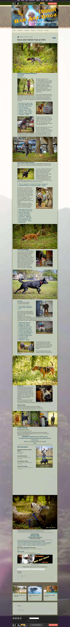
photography (30, 574)
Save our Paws (40, 30)
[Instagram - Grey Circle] (16, 624)
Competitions (27, 30)
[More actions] (52, 37)
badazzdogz (19, 574)
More (51, 30)
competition (39, 574)
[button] (56, 30)
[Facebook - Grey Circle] (14, 624)
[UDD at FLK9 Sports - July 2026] (35, 595)
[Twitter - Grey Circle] (18, 624)
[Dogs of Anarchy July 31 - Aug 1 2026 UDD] (19, 595)
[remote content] (35, 488)
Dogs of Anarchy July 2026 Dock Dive (50, 601)
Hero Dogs (46, 30)
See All (56, 589)
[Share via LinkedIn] (22, 581)
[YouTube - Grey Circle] (21, 624)
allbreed (35, 574)
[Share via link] (24, 581)
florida (24, 574)
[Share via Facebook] (17, 581)
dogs (26, 574)
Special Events (20, 30)
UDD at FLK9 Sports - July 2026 (34, 601)
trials (43, 574)
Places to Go (33, 30)
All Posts (14, 30)
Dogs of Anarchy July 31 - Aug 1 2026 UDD (19, 601)
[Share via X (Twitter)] (20, 581)
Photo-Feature (19, 578)
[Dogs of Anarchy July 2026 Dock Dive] (50, 595)
